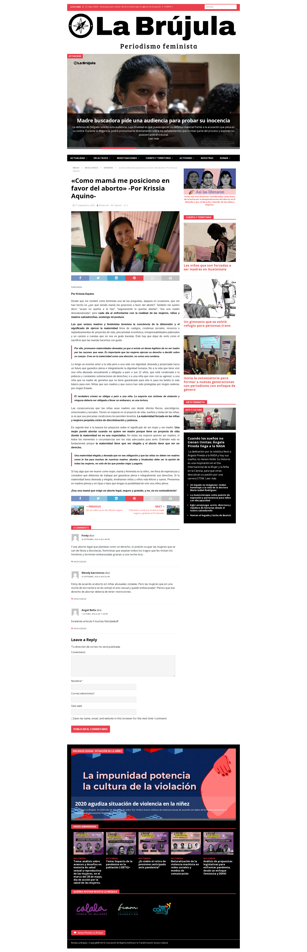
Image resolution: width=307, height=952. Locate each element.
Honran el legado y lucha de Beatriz (210, 515)
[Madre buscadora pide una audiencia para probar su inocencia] (153, 100)
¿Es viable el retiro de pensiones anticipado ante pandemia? (152, 864)
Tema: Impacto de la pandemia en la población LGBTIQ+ (119, 864)
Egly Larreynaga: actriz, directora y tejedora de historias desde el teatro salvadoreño (210, 508)
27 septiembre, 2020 (85, 205)
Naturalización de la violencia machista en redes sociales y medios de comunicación (185, 867)
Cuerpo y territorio (158, 158)
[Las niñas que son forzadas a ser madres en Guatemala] (210, 242)
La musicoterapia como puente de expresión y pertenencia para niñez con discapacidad (210, 497)
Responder (80, 562)
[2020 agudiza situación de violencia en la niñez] (153, 783)
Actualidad (77, 158)
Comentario (78, 652)
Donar (224, 158)
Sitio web (76, 706)
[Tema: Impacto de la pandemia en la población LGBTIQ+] (121, 843)
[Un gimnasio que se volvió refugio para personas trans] (210, 298)
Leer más (153, 138)
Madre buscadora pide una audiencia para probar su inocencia (153, 120)
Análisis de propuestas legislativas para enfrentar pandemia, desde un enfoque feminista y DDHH (217, 867)
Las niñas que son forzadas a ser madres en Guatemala (207, 267)
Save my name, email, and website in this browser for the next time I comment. (120, 718)
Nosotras (207, 158)
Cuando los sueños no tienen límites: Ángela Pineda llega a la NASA (206, 442)
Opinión (118, 205)
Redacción (104, 205)
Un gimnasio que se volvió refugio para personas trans (207, 324)
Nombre (76, 681)
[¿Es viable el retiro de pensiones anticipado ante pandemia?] (153, 843)
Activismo (186, 158)
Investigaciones (127, 158)
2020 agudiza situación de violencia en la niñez (132, 803)
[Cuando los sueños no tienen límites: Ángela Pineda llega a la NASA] (210, 418)
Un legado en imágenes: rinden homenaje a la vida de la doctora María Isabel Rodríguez (209, 487)
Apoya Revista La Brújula (90, 932)
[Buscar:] (221, 6)
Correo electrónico (82, 693)
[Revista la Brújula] (153, 30)
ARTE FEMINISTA (195, 402)
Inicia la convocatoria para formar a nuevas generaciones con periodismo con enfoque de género (209, 384)
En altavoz (101, 158)
